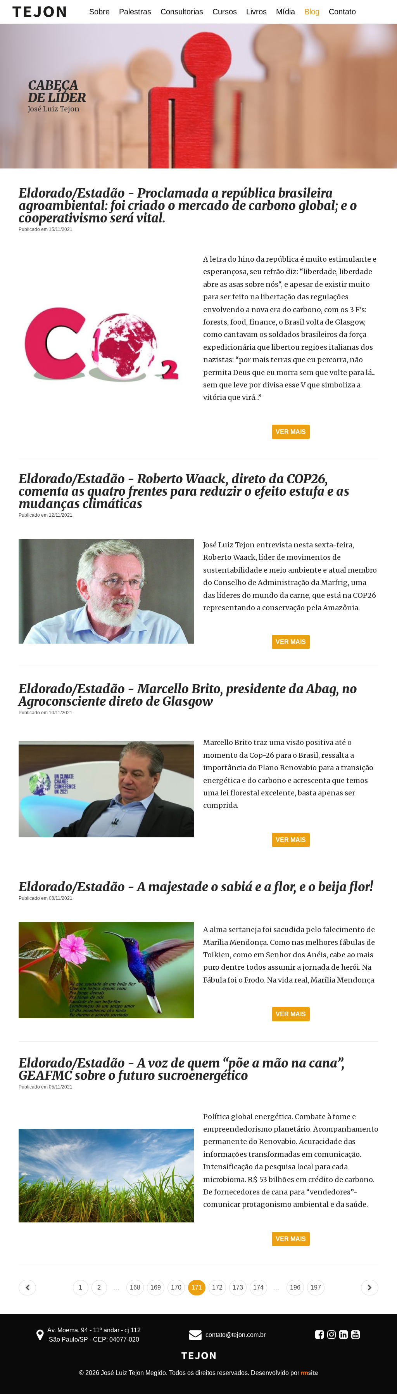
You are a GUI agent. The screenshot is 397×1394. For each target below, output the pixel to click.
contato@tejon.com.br (235, 1335)
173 (238, 1287)
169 (155, 1287)
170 (176, 1287)
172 (217, 1287)
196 (295, 1287)
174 (258, 1287)
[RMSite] (309, 1373)
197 (316, 1287)
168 (135, 1287)
